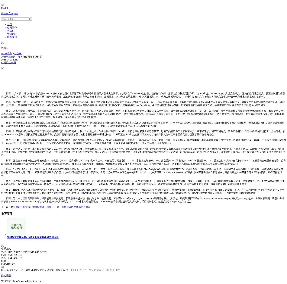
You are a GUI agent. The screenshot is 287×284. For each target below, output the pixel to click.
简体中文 (6, 13)
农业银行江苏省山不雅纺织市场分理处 (31, 207)
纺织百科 (12, 34)
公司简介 (12, 27)
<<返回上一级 (8, 62)
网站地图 (6, 275)
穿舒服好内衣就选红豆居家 (76, 207)
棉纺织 (10, 30)
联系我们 (12, 37)
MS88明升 (6, 53)
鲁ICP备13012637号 (76, 270)
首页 (9, 24)
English (14, 13)
